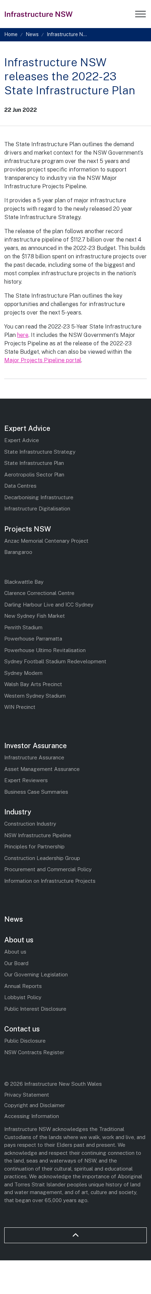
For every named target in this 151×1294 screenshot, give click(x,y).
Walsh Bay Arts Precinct (33, 684)
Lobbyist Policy (22, 997)
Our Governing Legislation (36, 974)
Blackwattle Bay (24, 582)
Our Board (16, 963)
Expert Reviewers (26, 780)
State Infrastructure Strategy (40, 452)
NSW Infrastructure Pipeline (37, 835)
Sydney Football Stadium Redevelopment (55, 661)
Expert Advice (27, 428)
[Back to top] (75, 1235)
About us (18, 940)
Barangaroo (18, 552)
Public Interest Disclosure (35, 1009)
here (22, 335)
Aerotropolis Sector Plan (34, 474)
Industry (17, 812)
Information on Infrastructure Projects (50, 881)
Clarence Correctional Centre (39, 593)
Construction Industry (30, 824)
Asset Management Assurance (42, 769)
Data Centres (20, 486)
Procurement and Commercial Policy (48, 869)
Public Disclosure (25, 1041)
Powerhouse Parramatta (33, 639)
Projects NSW (27, 529)
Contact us (22, 1029)
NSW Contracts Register (34, 1052)
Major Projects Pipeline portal (42, 360)
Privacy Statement (26, 1095)
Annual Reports (23, 986)
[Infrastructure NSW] (39, 14)
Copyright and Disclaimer (34, 1105)
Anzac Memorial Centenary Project (46, 541)
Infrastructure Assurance (34, 757)
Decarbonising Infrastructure (38, 497)
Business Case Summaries (36, 792)
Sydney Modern (23, 673)
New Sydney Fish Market (34, 616)
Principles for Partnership (34, 846)
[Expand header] (140, 14)
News (13, 919)
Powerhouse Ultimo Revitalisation (45, 650)
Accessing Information (31, 1116)
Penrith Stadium (23, 627)
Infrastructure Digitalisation (37, 508)
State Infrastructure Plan (34, 463)
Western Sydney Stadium (35, 696)
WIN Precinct (19, 707)
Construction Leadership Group (42, 858)
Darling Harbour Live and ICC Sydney (48, 605)
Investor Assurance (35, 745)
